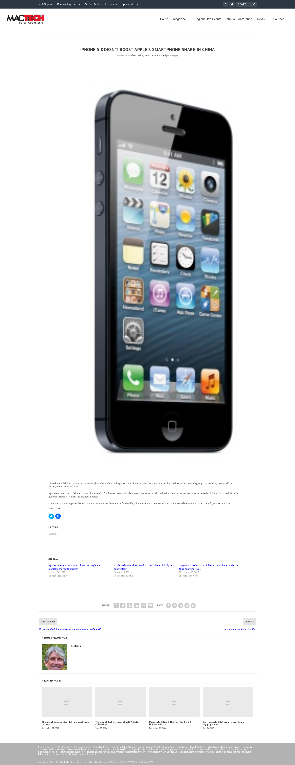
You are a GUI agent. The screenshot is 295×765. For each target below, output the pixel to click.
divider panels (102, 751)
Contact (278, 19)
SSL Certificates (92, 4)
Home (164, 19)
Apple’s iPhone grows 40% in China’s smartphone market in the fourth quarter (74, 567)
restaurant (177, 749)
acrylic (123, 749)
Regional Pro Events (208, 19)
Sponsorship (129, 4)
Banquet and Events (230, 746)
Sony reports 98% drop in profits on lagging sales (223, 723)
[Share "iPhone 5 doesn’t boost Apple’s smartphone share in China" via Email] (150, 605)
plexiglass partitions (215, 751)
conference (153, 749)
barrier (207, 749)
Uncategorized (158, 55)
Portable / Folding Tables (131, 746)
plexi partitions (196, 751)
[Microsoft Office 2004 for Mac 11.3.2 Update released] (174, 702)
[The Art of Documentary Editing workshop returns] (67, 702)
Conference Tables (108, 746)
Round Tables (196, 746)
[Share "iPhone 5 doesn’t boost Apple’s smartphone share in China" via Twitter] (123, 605)
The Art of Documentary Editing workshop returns (65, 723)
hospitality (189, 749)
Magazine (179, 19)
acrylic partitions (235, 751)
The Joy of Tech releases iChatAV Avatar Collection (117, 723)
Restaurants (113, 749)
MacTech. (64, 762)
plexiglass (43, 751)
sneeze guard (73, 751)
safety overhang (52, 754)
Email (114, 762)
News (261, 19)
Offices (102, 749)
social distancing (57, 751)
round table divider (156, 751)
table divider (87, 751)
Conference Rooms (57, 749)
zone (221, 749)
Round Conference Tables (175, 746)
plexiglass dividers (136, 751)
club (162, 749)
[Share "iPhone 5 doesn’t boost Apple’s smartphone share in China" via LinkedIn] (136, 605)
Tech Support (45, 4)
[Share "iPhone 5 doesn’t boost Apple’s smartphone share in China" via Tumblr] (129, 605)
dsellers (132, 55)
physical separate (88, 754)
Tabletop (229, 749)
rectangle (132, 749)
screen (215, 749)
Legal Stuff (95, 762)
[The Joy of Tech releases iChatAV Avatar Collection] (120, 702)
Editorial (110, 4)
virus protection (118, 751)
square (238, 749)
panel (245, 749)
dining (168, 749)
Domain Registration (68, 4)
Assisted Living (211, 746)
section (199, 749)
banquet (142, 749)
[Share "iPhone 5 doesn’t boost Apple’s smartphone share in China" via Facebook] (116, 605)
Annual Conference (239, 19)
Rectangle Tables (153, 746)
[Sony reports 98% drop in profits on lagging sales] (228, 702)
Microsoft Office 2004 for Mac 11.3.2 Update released (170, 723)
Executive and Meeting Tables (83, 749)
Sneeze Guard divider (177, 751)
